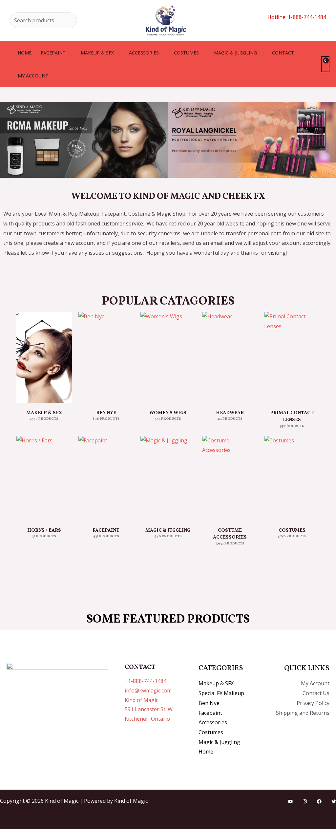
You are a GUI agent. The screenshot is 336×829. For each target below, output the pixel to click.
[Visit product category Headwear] (230, 357)
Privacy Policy (313, 703)
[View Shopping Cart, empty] (325, 64)
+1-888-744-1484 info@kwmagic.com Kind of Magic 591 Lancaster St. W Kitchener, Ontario (149, 699)
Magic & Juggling (235, 53)
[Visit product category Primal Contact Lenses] (292, 357)
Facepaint (53, 53)
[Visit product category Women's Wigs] (168, 357)
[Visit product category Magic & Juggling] (168, 478)
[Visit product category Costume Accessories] (230, 478)
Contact (283, 53)
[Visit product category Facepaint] (106, 478)
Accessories (144, 53)
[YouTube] (290, 801)
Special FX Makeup (221, 693)
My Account (315, 683)
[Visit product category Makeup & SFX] (44, 357)
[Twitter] (333, 801)
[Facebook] (319, 801)
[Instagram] (305, 801)
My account (33, 76)
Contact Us (316, 693)
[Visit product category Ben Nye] (106, 357)
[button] (6, 140)
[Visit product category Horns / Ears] (44, 478)
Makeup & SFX (97, 53)
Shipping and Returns (302, 712)
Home (25, 53)
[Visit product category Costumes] (292, 478)
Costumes (186, 53)
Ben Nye (209, 703)
